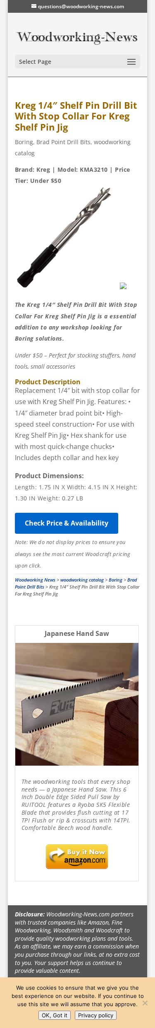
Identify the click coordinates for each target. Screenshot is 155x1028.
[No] (145, 1003)
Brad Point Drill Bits (63, 142)
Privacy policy (95, 1015)
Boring (24, 142)
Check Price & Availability (66, 523)
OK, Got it (54, 1015)
